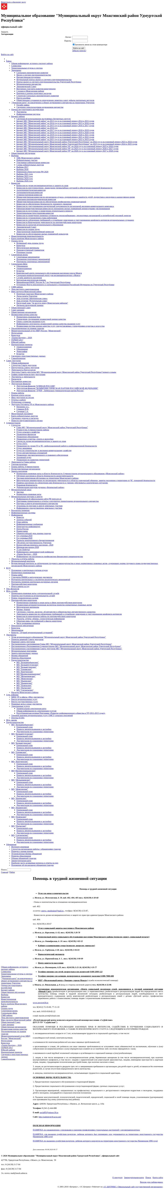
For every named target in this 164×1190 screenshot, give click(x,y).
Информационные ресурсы (28, 114)
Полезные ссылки (24, 252)
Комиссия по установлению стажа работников (36, 218)
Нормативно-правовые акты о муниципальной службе (35, 593)
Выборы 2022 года (24, 176)
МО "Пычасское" (24, 688)
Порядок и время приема (22, 851)
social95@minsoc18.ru (49, 1112)
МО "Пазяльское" (24, 685)
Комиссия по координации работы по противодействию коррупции (46, 616)
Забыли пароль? (79, 51)
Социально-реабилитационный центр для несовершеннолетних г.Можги (48, 275)
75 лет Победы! (23, 549)
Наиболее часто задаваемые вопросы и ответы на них (34, 863)
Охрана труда (17, 241)
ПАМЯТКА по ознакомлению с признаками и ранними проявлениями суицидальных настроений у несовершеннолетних (86, 1130)
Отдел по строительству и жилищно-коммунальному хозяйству (44, 450)
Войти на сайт (7, 54)
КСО (8, 568)
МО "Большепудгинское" (27, 665)
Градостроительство (20, 660)
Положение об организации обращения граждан (32, 865)
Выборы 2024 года (24, 179)
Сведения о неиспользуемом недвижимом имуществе (39, 107)
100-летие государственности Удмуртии (33, 543)
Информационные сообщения (29, 524)
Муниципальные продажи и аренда (26, 496)
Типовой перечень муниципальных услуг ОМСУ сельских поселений (42, 715)
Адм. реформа (12, 695)
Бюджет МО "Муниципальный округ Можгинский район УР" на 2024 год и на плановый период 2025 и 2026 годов (67, 146)
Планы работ (17, 575)
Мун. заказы (11, 720)
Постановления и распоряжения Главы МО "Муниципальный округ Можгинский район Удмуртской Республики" (61, 644)
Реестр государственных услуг (24, 702)
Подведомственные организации (25, 469)
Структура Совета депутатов (24, 365)
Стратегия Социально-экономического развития (37, 96)
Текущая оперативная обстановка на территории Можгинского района (47, 478)
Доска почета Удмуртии (26, 296)
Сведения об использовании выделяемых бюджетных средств (43, 119)
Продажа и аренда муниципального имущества (37, 503)
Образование (22, 266)
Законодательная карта (21, 861)
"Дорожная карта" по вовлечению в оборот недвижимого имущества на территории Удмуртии (52, 103)
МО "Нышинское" (24, 683)
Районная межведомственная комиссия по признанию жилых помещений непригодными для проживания (63, 208)
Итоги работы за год (20, 586)
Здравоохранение (24, 268)
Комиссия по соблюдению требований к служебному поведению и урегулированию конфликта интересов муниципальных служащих (75, 220)
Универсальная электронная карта (31, 708)
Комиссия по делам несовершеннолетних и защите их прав (42, 185)
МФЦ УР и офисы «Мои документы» (27, 697)
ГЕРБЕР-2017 (17, 340)
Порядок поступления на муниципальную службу (33, 596)
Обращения (11, 844)
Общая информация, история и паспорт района (32, 63)
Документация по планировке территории (35, 731)
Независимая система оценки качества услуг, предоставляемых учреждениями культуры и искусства (60, 326)
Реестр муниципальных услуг (24, 699)
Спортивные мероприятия (27, 257)
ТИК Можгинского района (28, 158)
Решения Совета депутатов (23, 642)
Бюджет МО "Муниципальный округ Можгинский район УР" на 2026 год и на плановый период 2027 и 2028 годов (67, 151)
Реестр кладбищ (23, 98)
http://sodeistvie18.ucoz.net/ (50, 1117)
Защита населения (19, 471)
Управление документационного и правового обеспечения (42, 455)
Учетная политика (19, 464)
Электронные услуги (20, 706)
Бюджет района (18, 116)
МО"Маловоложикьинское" (28, 674)
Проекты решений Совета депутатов (27, 639)
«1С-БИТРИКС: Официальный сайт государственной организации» (133, 1187)
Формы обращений (19, 655)
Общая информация (20, 363)
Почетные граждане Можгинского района (34, 294)
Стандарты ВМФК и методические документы (31, 577)
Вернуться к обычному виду (13, 2)
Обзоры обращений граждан (23, 858)
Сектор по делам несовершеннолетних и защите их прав (41, 441)
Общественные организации (23, 312)
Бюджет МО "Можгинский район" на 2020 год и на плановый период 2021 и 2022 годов (55, 137)
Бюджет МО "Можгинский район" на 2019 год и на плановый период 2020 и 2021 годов (55, 135)
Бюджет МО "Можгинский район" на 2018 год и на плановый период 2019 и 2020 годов (55, 132)
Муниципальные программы (24, 651)
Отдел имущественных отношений (31, 453)
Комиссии (15, 183)
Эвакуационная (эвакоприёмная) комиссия (35, 232)
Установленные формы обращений (26, 854)
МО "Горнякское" (24, 669)
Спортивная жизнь (19, 255)
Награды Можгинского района (24, 692)
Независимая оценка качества (24, 314)
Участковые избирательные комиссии (32, 162)
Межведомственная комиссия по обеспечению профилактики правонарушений (51, 202)
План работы (22, 522)
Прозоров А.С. (22, 407)
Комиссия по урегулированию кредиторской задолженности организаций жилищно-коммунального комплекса (65, 206)
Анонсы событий (24, 520)
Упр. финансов (12, 589)
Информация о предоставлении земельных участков (39, 508)
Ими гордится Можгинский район (26, 291)
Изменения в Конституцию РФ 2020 (32, 172)
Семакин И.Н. (22, 409)
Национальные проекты (21, 344)
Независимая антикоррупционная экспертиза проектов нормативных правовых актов (54, 605)
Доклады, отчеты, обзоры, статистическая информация (40, 619)
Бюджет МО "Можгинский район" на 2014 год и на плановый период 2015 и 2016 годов (55, 123)
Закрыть (4, 32)
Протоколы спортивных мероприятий (33, 261)
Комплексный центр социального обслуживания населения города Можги (49, 273)
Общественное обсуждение (23, 153)
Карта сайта (158, 1177)
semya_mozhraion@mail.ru (52, 911)
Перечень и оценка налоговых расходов (33, 93)
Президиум (16, 379)
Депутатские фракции (21, 384)
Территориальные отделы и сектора (27, 68)
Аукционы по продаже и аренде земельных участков (39, 506)
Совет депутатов (13, 361)
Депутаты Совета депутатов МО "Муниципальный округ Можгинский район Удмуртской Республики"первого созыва (63, 372)
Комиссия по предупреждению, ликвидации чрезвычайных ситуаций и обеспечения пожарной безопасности (64, 188)
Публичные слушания (21, 402)
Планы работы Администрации (25, 467)
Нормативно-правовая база (28, 317)
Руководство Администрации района (32, 430)
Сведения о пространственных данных (28, 356)
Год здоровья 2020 (24, 538)
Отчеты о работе (18, 400)
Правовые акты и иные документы (26, 704)
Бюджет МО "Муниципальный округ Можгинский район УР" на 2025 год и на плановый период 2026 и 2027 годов (67, 149)
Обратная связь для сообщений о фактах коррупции (39, 621)
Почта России (22, 529)
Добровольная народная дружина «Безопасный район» (40, 487)
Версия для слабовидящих (151, 1182)
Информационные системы (23, 513)
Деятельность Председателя (23, 370)
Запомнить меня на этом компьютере (91, 45)
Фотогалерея (16, 333)
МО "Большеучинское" (26, 667)
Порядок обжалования (21, 658)
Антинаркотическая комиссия (29, 192)
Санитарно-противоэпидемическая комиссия (36, 199)
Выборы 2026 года (24, 181)
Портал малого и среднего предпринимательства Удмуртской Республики (48, 82)
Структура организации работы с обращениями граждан (36, 849)
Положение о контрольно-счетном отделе (29, 570)
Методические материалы (27, 248)
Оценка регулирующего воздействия (27, 109)
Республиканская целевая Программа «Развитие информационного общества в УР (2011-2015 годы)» (60, 713)
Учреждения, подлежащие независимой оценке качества (41, 319)
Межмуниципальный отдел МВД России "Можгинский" (36, 331)
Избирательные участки (26, 160)
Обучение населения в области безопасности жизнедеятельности (44, 476)
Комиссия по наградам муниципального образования (39, 225)
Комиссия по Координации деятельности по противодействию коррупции (49, 222)
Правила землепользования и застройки (33, 729)
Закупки (20, 492)
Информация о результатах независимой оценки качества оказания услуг (48, 324)
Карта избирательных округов (24, 416)
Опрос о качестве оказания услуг (30, 321)
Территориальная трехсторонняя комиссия (35, 213)
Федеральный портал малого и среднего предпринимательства (43, 79)
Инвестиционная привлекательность (27, 236)
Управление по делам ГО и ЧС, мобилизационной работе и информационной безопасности (56, 446)
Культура (20, 271)
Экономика (16, 70)
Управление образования (27, 437)
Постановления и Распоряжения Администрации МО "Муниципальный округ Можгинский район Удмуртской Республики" (66, 646)
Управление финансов (26, 434)
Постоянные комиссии (21, 381)
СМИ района (17, 287)
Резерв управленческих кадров (24, 598)
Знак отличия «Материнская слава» (32, 298)
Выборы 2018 (22, 169)
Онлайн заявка (22, 105)
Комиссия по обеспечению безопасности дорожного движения (43, 204)
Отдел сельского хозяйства (28, 432)
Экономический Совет (26, 86)
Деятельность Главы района (23, 462)
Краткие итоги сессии (21, 395)
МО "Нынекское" (24, 681)
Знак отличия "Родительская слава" (32, 301)
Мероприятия (17, 630)
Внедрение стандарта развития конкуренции (36, 89)
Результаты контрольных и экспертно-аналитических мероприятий (40, 579)
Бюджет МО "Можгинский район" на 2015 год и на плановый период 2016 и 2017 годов (55, 126)
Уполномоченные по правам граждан (27, 328)
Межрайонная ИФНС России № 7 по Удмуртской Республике (43, 282)
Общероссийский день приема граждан (33, 533)
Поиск (148, 1177)
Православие (22, 531)
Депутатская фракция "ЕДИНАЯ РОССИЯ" (35, 386)
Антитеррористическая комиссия (30, 190)
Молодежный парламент (22, 414)
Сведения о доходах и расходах (25, 418)
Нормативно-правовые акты (28, 494)
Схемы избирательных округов (30, 165)
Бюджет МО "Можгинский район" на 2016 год (36, 128)
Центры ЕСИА (17, 718)
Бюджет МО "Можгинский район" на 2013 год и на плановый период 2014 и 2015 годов (55, 121)
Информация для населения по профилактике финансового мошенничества (49, 556)
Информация (17, 515)
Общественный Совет (21, 308)
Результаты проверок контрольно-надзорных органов (34, 582)
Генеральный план (24, 727)
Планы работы (17, 393)
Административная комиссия (29, 195)
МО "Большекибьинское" (27, 662)
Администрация (13, 423)
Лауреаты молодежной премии (29, 305)
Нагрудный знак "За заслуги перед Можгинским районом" (42, 303)
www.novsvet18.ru (40, 1003)
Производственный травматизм (30, 250)
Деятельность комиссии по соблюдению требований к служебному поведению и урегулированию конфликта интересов (69, 614)
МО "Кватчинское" (24, 672)
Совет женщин (17, 310)
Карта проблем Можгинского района (27, 238)
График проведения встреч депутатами (28, 374)
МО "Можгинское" (24, 678)
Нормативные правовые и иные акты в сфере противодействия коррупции (49, 602)
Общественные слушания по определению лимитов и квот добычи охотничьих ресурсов (55, 100)
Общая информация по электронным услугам (36, 711)
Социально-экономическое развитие (32, 73)
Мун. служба (11, 591)
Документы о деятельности (23, 377)
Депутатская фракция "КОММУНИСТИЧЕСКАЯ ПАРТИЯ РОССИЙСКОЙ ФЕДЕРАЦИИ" (57, 388)
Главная (4, 872)
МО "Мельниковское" (26, 676)
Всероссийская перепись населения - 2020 (34, 545)
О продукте (117, 1177)
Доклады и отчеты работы (22, 559)
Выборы (15, 155)
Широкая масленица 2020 (27, 547)
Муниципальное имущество (28, 84)
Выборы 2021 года (24, 174)
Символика (16, 66)
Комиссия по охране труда (27, 229)
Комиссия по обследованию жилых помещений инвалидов (42, 234)
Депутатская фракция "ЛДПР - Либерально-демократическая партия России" (50, 390)
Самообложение (18, 358)
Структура (15, 425)
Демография (21, 351)
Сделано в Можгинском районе (30, 91)
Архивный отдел (23, 457)
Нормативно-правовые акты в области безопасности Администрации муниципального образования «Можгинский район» (70, 473)
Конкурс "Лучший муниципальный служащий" (32, 632)
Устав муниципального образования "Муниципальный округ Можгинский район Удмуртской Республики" (58, 637)
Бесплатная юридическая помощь (31, 280)
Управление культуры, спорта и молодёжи (34, 439)
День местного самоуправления (25, 289)
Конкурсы (20, 245)
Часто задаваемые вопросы (28, 623)
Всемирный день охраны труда (30, 243)
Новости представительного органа (27, 420)
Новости (20, 517)
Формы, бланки (23, 609)
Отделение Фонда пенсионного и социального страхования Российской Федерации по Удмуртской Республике (65, 285)
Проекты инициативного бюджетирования (35, 540)
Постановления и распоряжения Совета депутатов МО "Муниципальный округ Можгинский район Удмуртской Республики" (66, 649)
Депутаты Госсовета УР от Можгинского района (32, 404)
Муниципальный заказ (21, 490)
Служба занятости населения (29, 278)
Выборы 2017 (22, 167)
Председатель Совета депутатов (25, 367)
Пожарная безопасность (26, 485)
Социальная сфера (19, 264)
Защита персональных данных (24, 653)
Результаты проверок (20, 510)
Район (9, 61)
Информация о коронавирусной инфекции (35, 552)
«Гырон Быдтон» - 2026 (21, 338)
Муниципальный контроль (23, 561)
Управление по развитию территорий (32, 460)
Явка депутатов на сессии (22, 397)
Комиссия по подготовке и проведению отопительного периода (44, 211)
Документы (21, 112)
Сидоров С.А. (22, 411)
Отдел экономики (24, 448)
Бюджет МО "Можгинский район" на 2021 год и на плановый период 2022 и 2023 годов (55, 139)
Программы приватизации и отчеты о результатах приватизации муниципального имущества (57, 501)
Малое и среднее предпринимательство (33, 75)
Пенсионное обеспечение (22, 626)
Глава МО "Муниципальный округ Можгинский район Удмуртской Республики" (52, 427)
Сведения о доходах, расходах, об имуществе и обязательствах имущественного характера (55, 612)
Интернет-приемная (20, 847)
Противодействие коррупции (24, 584)
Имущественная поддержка (28, 77)
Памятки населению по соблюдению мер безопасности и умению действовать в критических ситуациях (62, 483)
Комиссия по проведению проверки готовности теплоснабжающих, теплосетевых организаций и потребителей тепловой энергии (73, 215)
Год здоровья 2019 (24, 536)
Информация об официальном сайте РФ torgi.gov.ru (38, 499)
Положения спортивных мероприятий (33, 259)
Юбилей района (18, 342)
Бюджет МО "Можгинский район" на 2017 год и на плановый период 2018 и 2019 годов (55, 130)
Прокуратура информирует (28, 526)
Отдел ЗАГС (21, 443)
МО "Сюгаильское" (25, 690)
